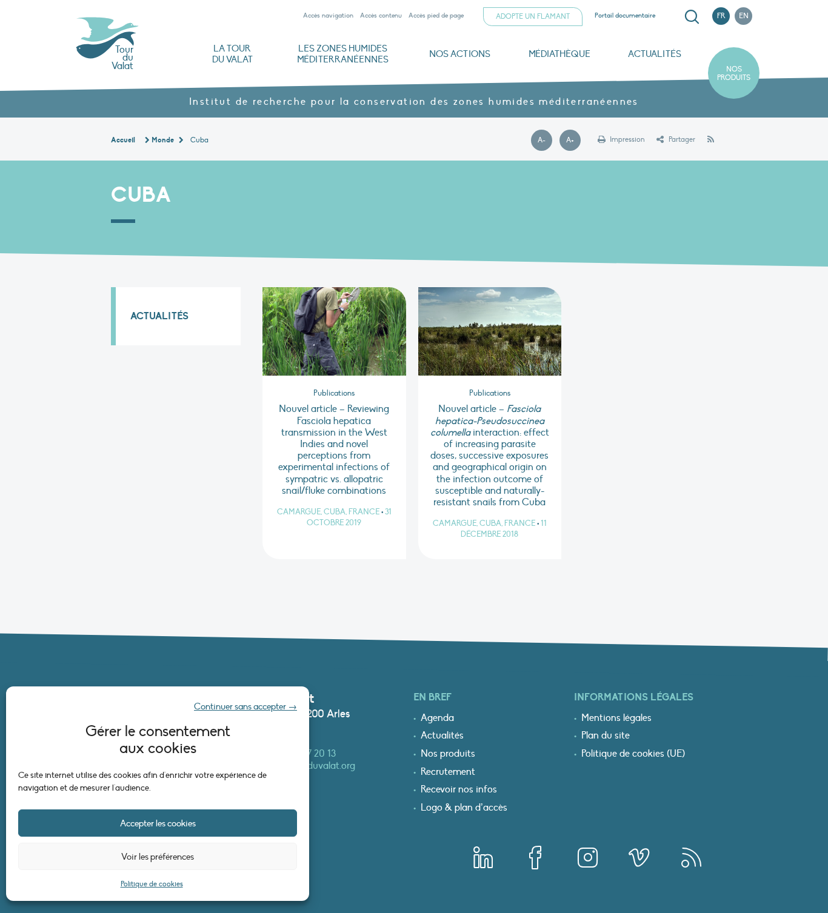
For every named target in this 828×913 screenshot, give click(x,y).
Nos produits (733, 73)
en (744, 16)
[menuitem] (689, 17)
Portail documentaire (625, 15)
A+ (573, 140)
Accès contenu (381, 15)
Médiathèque (559, 53)
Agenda (437, 718)
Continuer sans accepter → (245, 706)
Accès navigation (328, 15)
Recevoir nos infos (459, 790)
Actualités (654, 53)
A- (545, 140)
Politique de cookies (152, 884)
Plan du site (605, 736)
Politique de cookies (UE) (633, 754)
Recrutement (448, 772)
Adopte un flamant (533, 16)
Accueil (123, 140)
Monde (163, 140)
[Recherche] (691, 17)
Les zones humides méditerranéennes (343, 54)
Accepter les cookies (158, 823)
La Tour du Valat (232, 54)
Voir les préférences (157, 856)
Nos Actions (459, 53)
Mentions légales (616, 718)
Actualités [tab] (159, 316)
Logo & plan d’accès (464, 808)
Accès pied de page (436, 15)
